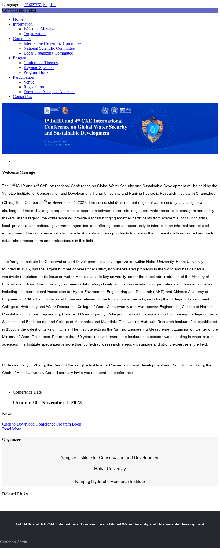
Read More (11, 429)
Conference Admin (13, 542)
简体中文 (33, 4)
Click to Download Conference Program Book (41, 424)
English (49, 4)
